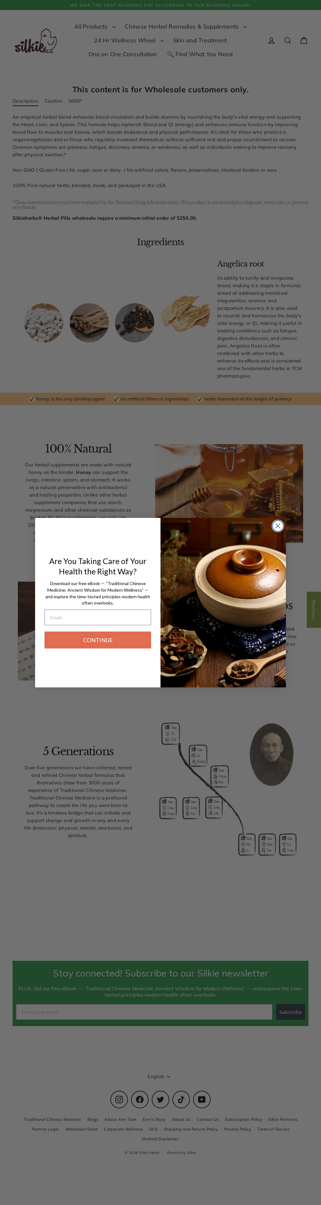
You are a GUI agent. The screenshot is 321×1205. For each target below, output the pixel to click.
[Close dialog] (277, 525)
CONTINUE (98, 640)
